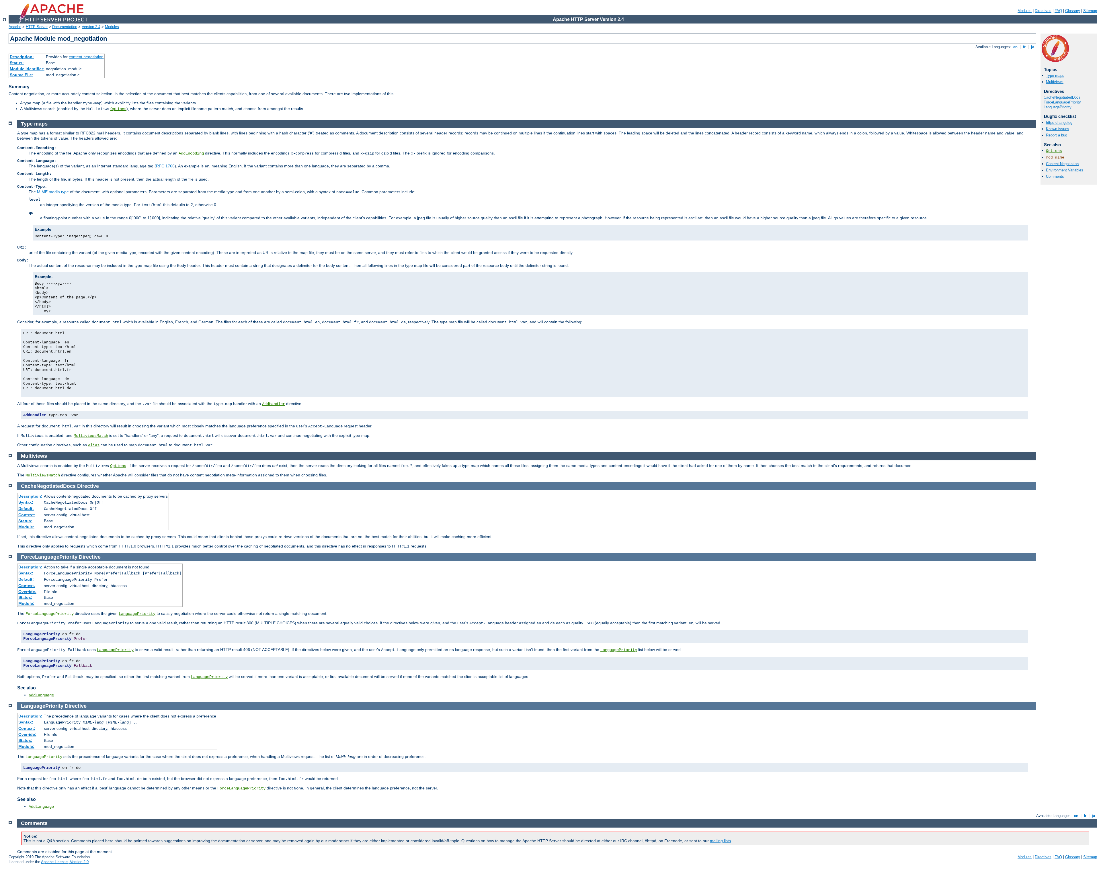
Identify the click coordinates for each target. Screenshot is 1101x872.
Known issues (1057, 129)
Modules (1025, 11)
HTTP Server (37, 27)
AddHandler (273, 404)
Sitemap (1090, 11)
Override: (27, 591)
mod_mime (1055, 157)
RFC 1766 (165, 166)
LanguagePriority (1057, 107)
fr (1024, 47)
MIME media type (53, 191)
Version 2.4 (91, 27)
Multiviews (1054, 82)
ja (1032, 47)
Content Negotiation (1062, 164)
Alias (93, 445)
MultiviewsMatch (91, 435)
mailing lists (720, 840)
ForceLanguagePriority (1062, 102)
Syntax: (25, 502)
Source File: (21, 75)
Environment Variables (1064, 170)
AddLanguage (41, 695)
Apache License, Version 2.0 (65, 862)
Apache (15, 27)
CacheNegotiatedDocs (1062, 97)
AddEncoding (191, 153)
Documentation (64, 27)
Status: (17, 62)
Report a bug (1056, 135)
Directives (1043, 11)
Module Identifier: (27, 69)
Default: (26, 508)
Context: (26, 515)
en (1015, 47)
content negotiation (86, 56)
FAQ (1058, 11)
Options (118, 109)
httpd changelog (1059, 122)
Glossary (1072, 11)
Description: (22, 56)
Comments (1055, 176)
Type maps (1055, 75)
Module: (26, 527)
